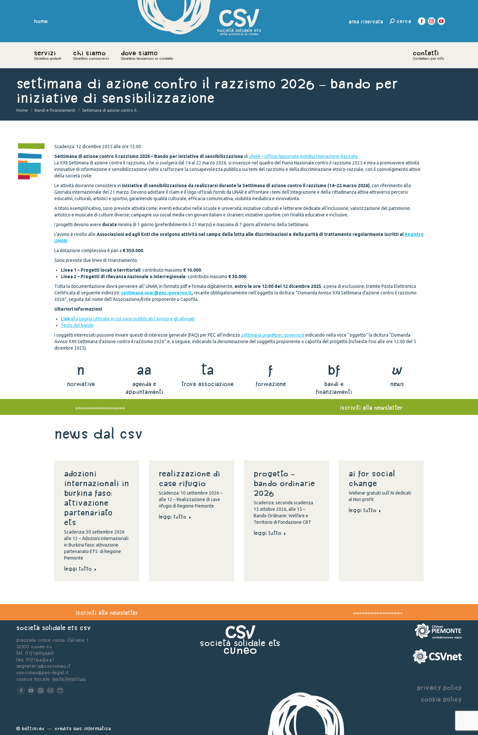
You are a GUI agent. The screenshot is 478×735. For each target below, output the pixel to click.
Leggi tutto (78, 568)
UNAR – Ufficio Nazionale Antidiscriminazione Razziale (303, 156)
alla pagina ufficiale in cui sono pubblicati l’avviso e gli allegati (127, 318)
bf (333, 369)
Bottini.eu (33, 728)
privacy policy (439, 687)
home (41, 21)
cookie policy (441, 699)
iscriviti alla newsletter (371, 407)
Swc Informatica (92, 728)
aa (144, 369)
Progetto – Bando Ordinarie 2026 (284, 483)
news (397, 384)
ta (207, 369)
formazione (271, 384)
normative (81, 384)
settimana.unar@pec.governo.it (156, 292)
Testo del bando (77, 325)
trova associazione (207, 384)
